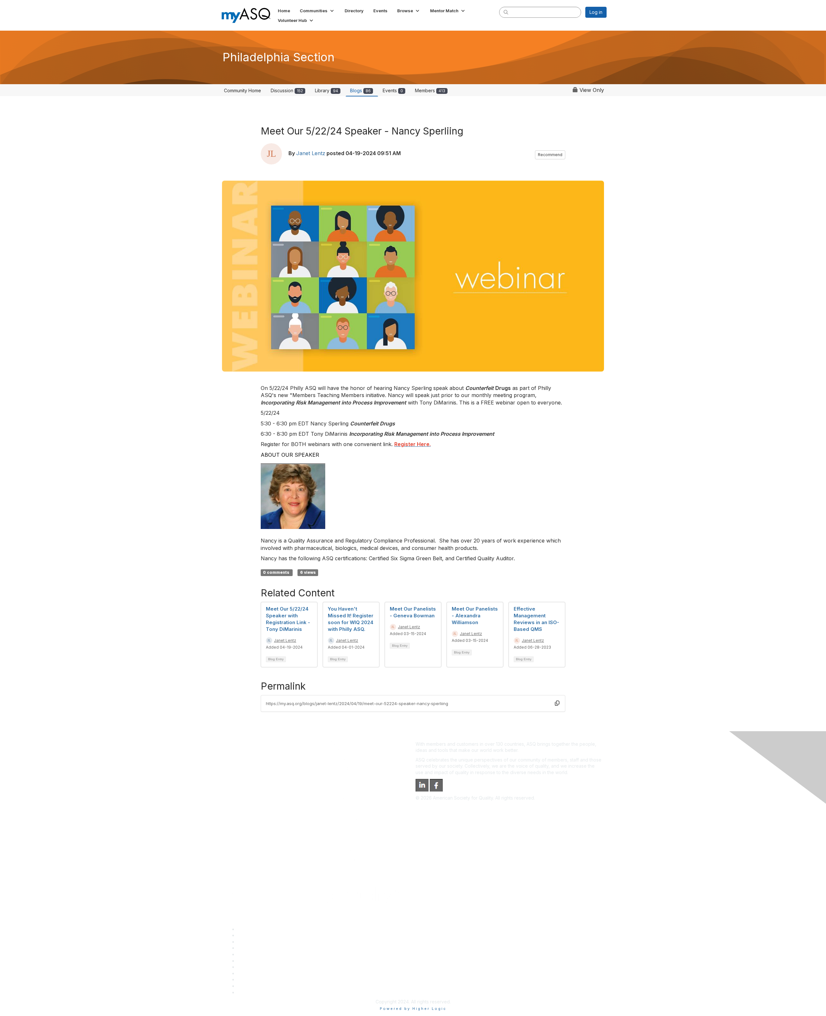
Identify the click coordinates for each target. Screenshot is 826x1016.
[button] (317, 10)
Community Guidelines (260, 954)
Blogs (360, 90)
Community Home (242, 90)
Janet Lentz (310, 153)
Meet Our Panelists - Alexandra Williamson (475, 615)
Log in (595, 12)
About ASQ (249, 929)
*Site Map (248, 986)
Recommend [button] (550, 154)
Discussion (287, 90)
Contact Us (249, 967)
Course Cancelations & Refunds (271, 973)
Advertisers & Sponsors (262, 979)
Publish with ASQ (255, 948)
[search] (506, 12)
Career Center (252, 941)
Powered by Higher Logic (413, 1008)
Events (393, 90)
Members (430, 90)
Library (326, 90)
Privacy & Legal (253, 935)
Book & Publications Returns (267, 960)
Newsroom (248, 992)
